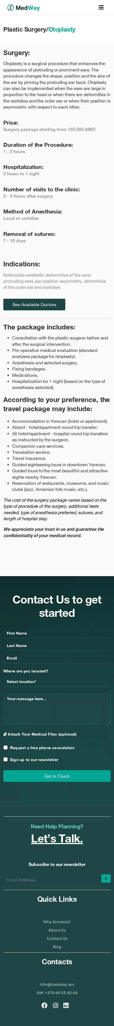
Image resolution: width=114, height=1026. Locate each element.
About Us (57, 930)
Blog (57, 946)
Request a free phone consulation (42, 747)
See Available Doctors (34, 304)
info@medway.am (57, 984)
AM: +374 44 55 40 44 (57, 992)
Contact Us (57, 938)
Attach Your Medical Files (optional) (41, 734)
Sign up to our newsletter (34, 759)
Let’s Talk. (57, 838)
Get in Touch (57, 776)
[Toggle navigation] (101, 7)
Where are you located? (25, 671)
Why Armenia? (57, 921)
